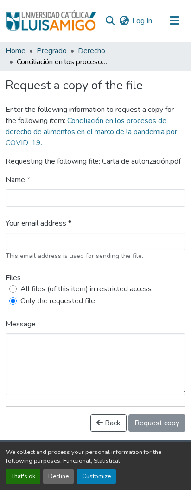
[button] (51, 20)
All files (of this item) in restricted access (86, 289)
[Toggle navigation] (174, 21)
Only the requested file (57, 301)
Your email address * (38, 223)
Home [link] (15, 51)
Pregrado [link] (52, 51)
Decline (58, 476)
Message (21, 324)
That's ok (23, 476)
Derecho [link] (91, 51)
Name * (18, 180)
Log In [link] (142, 21)
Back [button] (112, 423)
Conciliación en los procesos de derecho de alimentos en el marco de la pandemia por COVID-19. (91, 132)
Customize (96, 476)
